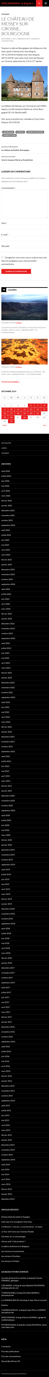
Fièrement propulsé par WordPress (13, 1374)
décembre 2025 (8, 510)
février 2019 (6, 899)
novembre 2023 (8, 628)
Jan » (45, 425)
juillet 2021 (6, 761)
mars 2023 (5, 668)
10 (11, 409)
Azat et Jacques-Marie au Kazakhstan (17, 158)
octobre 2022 (7, 692)
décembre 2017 (8, 968)
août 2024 (5, 589)
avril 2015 (5, 1125)
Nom (4, 223)
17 (11, 413)
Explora (4, 1305)
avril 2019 (5, 889)
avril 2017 (5, 1007)
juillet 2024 (6, 594)
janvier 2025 (6, 564)
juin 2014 (5, 1169)
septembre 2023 (8, 638)
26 (24, 417)
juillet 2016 (6, 1051)
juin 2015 (5, 1115)
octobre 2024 (7, 579)
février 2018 (6, 958)
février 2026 (6, 500)
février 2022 (6, 727)
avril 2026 (5, 491)
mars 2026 (5, 496)
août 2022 (5, 702)
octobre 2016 (7, 1036)
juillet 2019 (6, 874)
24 (11, 417)
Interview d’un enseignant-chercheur (16, 1222)
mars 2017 (5, 1012)
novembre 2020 (8, 800)
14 (38, 409)
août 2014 (5, 1164)
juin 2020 (5, 825)
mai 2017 (5, 1002)
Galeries (12, 290)
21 (38, 413)
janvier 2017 (6, 1022)
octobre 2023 (7, 633)
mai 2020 (5, 830)
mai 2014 (5, 1174)
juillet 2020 (6, 820)
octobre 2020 (7, 805)
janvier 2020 (6, 845)
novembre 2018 (8, 914)
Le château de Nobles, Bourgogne (15, 148)
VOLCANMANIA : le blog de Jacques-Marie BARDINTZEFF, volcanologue (18, 3)
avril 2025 (5, 550)
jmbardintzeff (23, 39)
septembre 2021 (8, 751)
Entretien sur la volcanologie (13, 1236)
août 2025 (5, 530)
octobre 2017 (7, 977)
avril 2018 (5, 948)
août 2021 (5, 756)
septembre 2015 (8, 1100)
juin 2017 (5, 997)
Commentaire (8, 188)
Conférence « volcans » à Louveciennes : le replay (21, 1227)
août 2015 (5, 1105)
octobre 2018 (7, 918)
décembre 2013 (8, 1199)
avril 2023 (5, 663)
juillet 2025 (6, 535)
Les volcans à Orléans (10, 1261)
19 (24, 413)
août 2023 (5, 643)
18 (18, 413)
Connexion (6, 1346)
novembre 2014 (8, 1150)
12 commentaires (33, 374)
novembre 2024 (8, 574)
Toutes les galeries (11, 382)
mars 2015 (5, 1130)
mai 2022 (5, 712)
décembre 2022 (8, 682)
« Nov (4, 425)
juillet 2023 (6, 648)
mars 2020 (5, 835)
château (20, 132)
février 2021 (6, 786)
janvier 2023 (6, 677)
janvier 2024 (6, 618)
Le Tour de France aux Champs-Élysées (17, 1231)
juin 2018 (5, 938)
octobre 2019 (7, 859)
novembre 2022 (8, 687)
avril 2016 (5, 1066)
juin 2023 (5, 653)
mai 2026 (5, 486)
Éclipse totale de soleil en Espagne (15, 1217)
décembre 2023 (8, 623)
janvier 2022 (6, 732)
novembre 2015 (8, 1091)
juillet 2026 (6, 476)
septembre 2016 (8, 1041)
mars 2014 (5, 1184)
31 (11, 421)
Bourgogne (8, 132)
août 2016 (5, 1046)
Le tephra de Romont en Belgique (15, 1246)
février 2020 (6, 840)
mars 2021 (5, 781)
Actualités (6, 443)
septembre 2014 (8, 1159)
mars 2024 (5, 609)
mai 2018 (5, 943)
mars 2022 (5, 722)
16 (5, 413)
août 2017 (5, 987)
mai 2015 (5, 1120)
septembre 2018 (8, 923)
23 (5, 417)
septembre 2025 (8, 525)
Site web (5, 246)
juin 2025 (5, 540)
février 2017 (6, 1017)
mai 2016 (5, 1061)
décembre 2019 (8, 850)
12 (24, 409)
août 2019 (5, 869)
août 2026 (5, 471)
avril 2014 (5, 1179)
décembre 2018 (8, 909)
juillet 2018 (6, 933)
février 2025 (6, 559)
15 (44, 409)
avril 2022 (5, 717)
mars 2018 (5, 953)
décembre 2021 (8, 736)
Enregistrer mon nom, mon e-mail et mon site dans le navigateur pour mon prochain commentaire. (24, 260)
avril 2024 (5, 604)
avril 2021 (5, 776)
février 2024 (6, 614)
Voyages (5, 14)
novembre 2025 (8, 515)
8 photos (19, 367)
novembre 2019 (8, 855)
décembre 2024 (8, 569)
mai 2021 (5, 771)
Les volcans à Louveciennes (12, 1251)
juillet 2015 (6, 1110)
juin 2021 (5, 766)
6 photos (19, 323)
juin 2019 (5, 879)
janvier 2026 (6, 505)
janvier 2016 (6, 1081)
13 (31, 409)
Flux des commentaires (11, 1356)
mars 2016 (5, 1071)
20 (31, 413)
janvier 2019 (6, 904)
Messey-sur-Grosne (35, 132)
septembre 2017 (8, 982)
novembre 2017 (8, 973)
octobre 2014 (7, 1155)
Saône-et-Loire (10, 135)
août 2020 (5, 815)
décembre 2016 (8, 1027)
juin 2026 (5, 481)
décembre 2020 (8, 796)
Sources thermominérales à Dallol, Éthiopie (21, 372)
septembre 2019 (8, 864)
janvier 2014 (6, 1194)
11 (18, 409)
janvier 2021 (6, 791)
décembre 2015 (8, 1086)
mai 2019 (5, 884)
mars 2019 (5, 894)
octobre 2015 (7, 1095)
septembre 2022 (8, 697)
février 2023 (6, 673)
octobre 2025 (7, 520)
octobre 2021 (7, 746)
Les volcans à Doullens (10, 1256)
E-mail (5, 234)
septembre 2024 (8, 584)
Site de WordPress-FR (10, 1361)
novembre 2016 (8, 1032)
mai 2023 (5, 658)
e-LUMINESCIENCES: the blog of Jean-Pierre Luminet (24, 1300)
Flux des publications (10, 1351)
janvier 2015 (6, 1140)
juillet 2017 (6, 992)
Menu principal (45, 3)
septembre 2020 (8, 810)
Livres (4, 448)
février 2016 (6, 1076)
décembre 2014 (8, 1145)
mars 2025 (5, 555)
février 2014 (6, 1189)
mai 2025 (5, 545)
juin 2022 (5, 707)
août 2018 (5, 928)
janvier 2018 (6, 963)
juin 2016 (5, 1056)
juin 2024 (5, 599)
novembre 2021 (8, 741)
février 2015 (6, 1135)
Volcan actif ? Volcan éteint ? (13, 1241)
